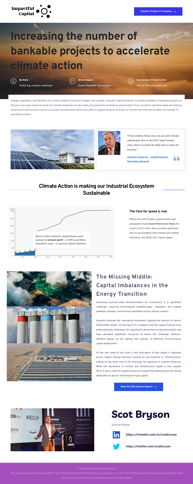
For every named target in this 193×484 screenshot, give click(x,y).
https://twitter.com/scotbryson (148, 447)
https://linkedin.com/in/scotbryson (151, 435)
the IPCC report (157, 140)
